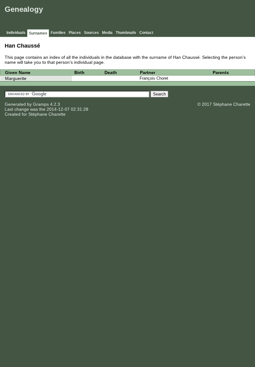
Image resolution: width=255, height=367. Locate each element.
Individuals (16, 32)
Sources (91, 32)
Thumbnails (126, 32)
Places (75, 32)
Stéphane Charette (47, 114)
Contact (146, 32)
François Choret (154, 78)
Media (107, 32)
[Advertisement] (140, 16)
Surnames (38, 33)
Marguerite (15, 78)
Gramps (41, 104)
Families (58, 32)
